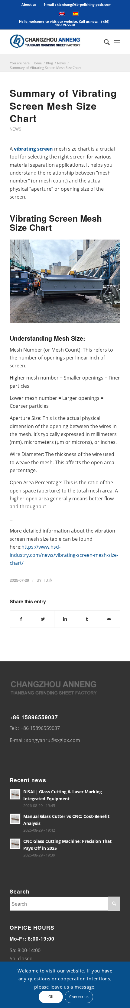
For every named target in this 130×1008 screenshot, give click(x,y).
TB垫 (47, 580)
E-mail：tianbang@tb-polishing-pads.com (78, 4)
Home (37, 63)
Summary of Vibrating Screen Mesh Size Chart (63, 105)
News (61, 63)
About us (28, 4)
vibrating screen (33, 148)
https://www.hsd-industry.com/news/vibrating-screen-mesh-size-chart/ (64, 554)
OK (51, 996)
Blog (49, 63)
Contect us (79, 996)
